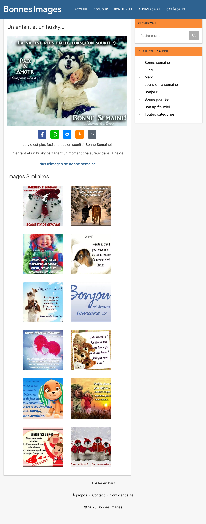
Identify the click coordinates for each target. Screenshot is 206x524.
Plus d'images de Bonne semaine (67, 164)
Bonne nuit (123, 9)
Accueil (81, 9)
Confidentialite (121, 495)
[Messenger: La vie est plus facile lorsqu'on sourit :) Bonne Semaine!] (67, 134)
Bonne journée (157, 99)
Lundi (149, 70)
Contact (98, 495)
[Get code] (92, 134)
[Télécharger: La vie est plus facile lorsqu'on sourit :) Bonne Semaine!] (79, 134)
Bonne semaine (157, 62)
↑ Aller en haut (103, 483)
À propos (80, 495)
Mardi (149, 77)
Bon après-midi (157, 107)
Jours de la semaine (161, 84)
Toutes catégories (160, 114)
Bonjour (101, 9)
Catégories (175, 9)
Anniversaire (149, 9)
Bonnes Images (110, 507)
